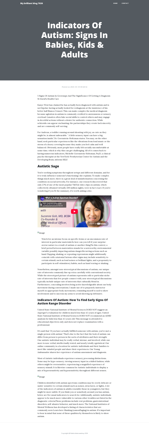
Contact (125, 3)
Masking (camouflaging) (75, 410)
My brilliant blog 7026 (31, 3)
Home (115, 3)
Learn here (58, 410)
